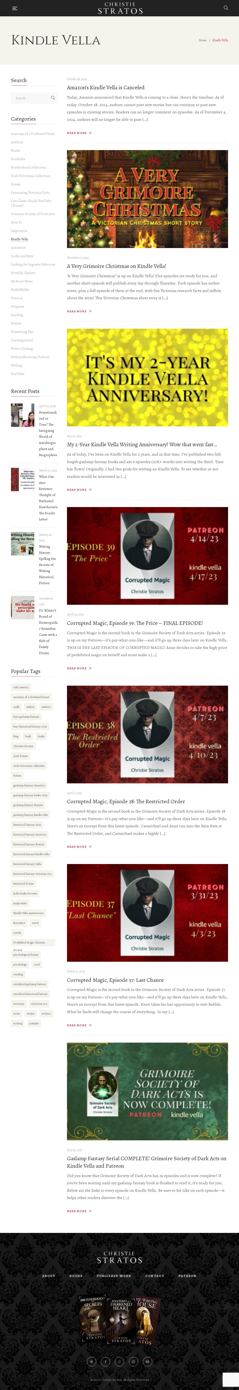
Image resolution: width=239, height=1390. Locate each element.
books (41, 736)
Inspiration (19, 230)
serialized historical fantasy (30, 994)
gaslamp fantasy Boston (28, 805)
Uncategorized (22, 340)
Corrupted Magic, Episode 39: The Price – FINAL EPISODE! (135, 623)
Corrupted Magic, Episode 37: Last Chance (115, 980)
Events (16, 184)
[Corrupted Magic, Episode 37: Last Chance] (147, 913)
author (30, 707)
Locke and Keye (22, 256)
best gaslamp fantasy (26, 717)
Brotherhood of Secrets (28, 167)
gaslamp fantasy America (29, 785)
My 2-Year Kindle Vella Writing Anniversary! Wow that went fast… (142, 444)
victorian (18, 1004)
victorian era (39, 1004)
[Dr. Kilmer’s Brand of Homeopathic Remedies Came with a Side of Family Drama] (22, 607)
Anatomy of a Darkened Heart (33, 133)
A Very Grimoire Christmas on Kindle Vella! (116, 266)
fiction (17, 776)
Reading (17, 315)
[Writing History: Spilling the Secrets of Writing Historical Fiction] (22, 543)
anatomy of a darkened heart (31, 697)
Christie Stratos (23, 746)
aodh (16, 707)
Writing (16, 365)
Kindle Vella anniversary (28, 913)
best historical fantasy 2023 (30, 726)
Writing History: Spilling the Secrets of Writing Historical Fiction (47, 564)
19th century (21, 687)
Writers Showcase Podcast (30, 357)
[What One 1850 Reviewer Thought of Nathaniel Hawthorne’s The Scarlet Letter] (22, 479)
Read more (77, 133)
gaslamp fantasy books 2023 (30, 795)
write (16, 1013)
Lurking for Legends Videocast (33, 264)
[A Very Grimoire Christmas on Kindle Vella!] (147, 199)
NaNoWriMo (20, 289)
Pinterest (133, 1361)
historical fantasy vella (27, 864)
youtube (34, 1023)
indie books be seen (25, 893)
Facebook (105, 1361)
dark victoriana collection (29, 766)
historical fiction (23, 884)
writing (17, 1023)
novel (35, 923)
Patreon (17, 298)
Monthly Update (23, 272)
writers (46, 1013)
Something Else (22, 331)
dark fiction (20, 756)
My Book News (22, 281)
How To (16, 222)
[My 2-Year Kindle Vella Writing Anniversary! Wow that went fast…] (147, 377)
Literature (18, 247)
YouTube (18, 373)
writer (31, 1013)
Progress (17, 306)
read (37, 964)
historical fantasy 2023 (27, 825)
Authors (17, 142)
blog (15, 736)
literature (19, 923)
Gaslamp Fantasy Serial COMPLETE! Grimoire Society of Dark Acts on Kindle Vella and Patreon (146, 1162)
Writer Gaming (22, 348)
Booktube (18, 159)
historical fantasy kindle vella (31, 854)
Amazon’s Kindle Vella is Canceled (106, 87)
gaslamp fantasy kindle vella (30, 815)
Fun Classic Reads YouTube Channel (31, 203)
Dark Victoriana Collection (30, 175)
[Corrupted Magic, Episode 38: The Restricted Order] (147, 734)
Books (15, 150)
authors (46, 707)
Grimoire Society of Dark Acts (33, 214)
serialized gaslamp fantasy (29, 984)
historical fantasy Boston (28, 844)
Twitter (91, 1361)
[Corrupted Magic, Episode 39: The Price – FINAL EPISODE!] (147, 556)
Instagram (119, 1361)
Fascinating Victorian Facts (30, 192)
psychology (20, 964)
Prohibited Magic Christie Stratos (29, 943)
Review (16, 323)
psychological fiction (25, 955)
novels (17, 933)
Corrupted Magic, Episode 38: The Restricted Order (126, 801)
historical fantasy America (29, 834)
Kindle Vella (19, 239)
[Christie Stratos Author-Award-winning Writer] (120, 8)
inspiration (20, 903)
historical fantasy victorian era (32, 874)
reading (18, 974)
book (28, 736)
